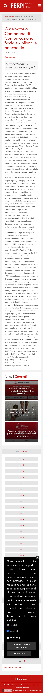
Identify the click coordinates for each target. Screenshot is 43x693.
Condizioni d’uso (20, 690)
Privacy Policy (35, 690)
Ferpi (6, 16)
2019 (21, 501)
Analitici (14, 631)
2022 (21, 483)
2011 (21, 549)
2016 (21, 519)
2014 (21, 531)
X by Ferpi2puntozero (12, 667)
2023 (21, 477)
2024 (21, 471)
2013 (21, 537)
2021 (21, 489)
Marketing (15, 637)
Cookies (7, 690)
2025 (21, 465)
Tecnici (13, 625)
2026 (21, 459)
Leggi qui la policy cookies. (21, 617)
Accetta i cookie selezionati (21, 646)
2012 (21, 543)
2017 (21, 513)
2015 (21, 525)
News (12, 16)
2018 (21, 507)
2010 (21, 555)
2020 (21, 495)
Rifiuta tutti (19, 653)
